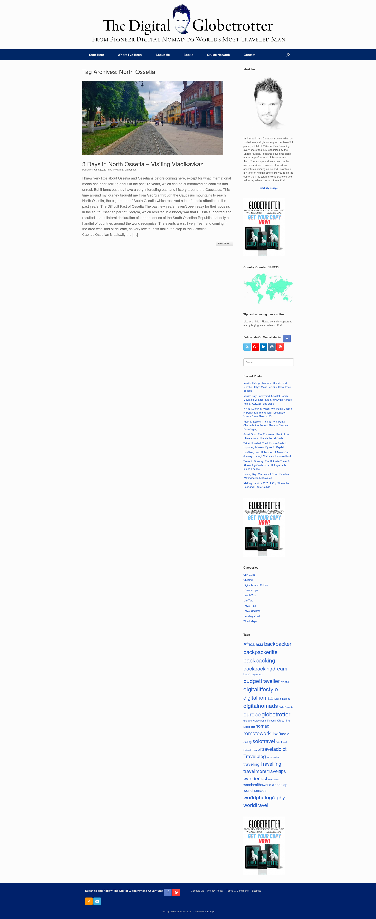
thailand (247, 749)
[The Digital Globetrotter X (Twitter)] (247, 347)
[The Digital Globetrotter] (188, 23)
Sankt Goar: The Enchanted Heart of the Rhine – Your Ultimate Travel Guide (266, 436)
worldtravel (255, 804)
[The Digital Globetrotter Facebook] (287, 338)
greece (247, 720)
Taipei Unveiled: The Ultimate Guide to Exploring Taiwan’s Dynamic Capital (265, 445)
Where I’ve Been (130, 54)
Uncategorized (251, 616)
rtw (274, 733)
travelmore (255, 770)
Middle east (249, 726)
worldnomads (255, 790)
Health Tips (249, 595)
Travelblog (254, 755)
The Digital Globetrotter (125, 169)
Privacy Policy (215, 890)
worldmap (279, 784)
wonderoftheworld (257, 784)
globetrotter (276, 714)
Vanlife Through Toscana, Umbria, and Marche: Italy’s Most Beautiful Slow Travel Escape (267, 386)
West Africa (274, 779)
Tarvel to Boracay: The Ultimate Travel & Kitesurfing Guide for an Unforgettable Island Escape (266, 465)
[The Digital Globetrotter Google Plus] (255, 347)
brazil (246, 674)
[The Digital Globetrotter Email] (97, 901)
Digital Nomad (282, 698)
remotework (257, 733)
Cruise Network (218, 54)
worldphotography (264, 797)
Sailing (247, 742)
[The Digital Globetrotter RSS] (89, 901)
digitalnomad (258, 697)
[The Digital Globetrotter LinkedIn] (263, 347)
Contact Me (197, 890)
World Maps (250, 621)
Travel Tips (249, 606)
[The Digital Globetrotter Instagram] (272, 347)
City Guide (249, 574)
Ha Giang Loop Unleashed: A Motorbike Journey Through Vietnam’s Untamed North (267, 454)
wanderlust (255, 778)
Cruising (248, 580)
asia (259, 644)
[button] (288, 54)
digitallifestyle (260, 689)
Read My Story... (268, 188)
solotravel (263, 741)
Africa (249, 644)
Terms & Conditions (237, 890)
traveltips (276, 771)
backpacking (259, 660)
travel (256, 749)
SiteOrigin (210, 911)
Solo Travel (281, 742)
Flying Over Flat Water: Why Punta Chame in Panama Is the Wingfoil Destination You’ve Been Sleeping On (267, 412)
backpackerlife (260, 652)
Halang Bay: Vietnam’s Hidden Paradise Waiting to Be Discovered (266, 476)
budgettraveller (261, 681)
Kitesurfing (283, 720)
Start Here (96, 54)
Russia (283, 733)
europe (252, 714)
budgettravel (256, 674)
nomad (262, 725)
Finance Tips (250, 590)
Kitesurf (271, 720)
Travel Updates (251, 611)
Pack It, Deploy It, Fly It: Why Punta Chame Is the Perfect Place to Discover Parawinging (266, 425)
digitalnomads (260, 705)
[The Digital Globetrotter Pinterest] (280, 347)
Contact (249, 54)
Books (188, 54)
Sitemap (256, 890)
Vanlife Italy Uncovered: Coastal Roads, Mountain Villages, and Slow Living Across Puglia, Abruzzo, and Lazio (267, 399)
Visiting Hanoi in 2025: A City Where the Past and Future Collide (266, 485)
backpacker (277, 643)
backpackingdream (265, 668)
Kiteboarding (260, 720)
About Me (162, 54)
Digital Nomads (286, 706)
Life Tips (248, 600)
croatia (285, 682)
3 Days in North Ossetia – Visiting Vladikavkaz (142, 164)
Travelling (270, 763)
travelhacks (273, 757)
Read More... (224, 243)
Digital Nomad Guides (255, 585)
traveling (251, 764)
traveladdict (274, 748)
